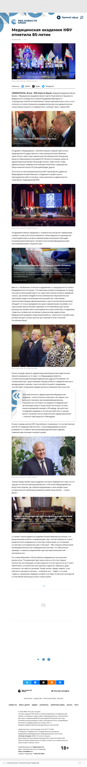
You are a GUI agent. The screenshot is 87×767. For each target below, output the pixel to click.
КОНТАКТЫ (44, 705)
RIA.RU (69, 705)
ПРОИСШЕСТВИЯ (49, 698)
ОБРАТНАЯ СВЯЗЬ (58, 705)
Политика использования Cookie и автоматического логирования (43, 720)
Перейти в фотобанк (32, 81)
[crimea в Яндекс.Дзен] (43, 682)
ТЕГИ (76, 705)
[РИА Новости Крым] (24, 22)
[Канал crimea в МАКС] (60, 682)
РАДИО (34, 705)
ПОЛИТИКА (28, 698)
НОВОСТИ (13, 705)
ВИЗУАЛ (60, 698)
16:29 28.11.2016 (16, 39)
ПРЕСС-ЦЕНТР (24, 705)
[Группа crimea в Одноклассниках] (52, 682)
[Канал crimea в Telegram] (27, 682)
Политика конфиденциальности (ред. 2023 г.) (35, 723)
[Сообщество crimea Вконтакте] (35, 682)
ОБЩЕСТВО (38, 698)
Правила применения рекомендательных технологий (38, 725)
